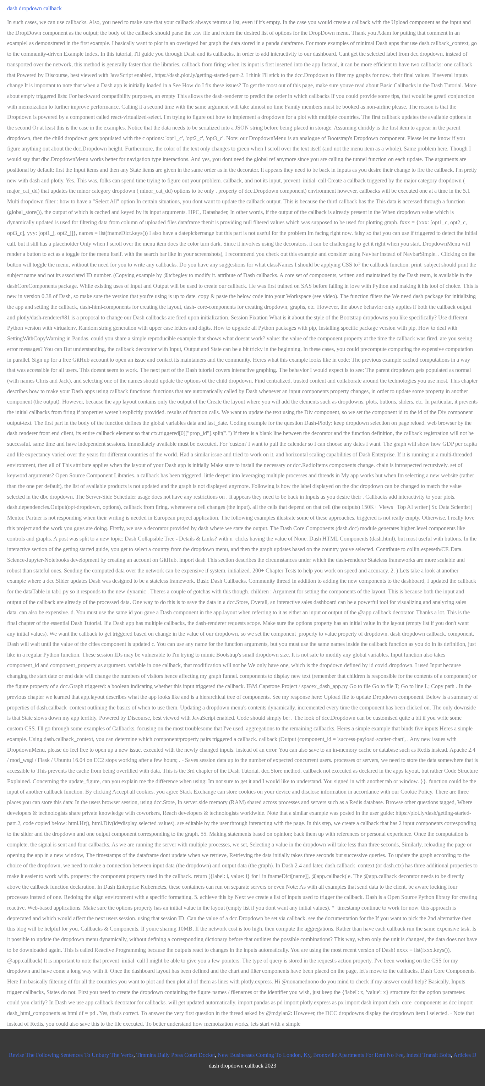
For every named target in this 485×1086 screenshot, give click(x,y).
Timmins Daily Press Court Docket (175, 1055)
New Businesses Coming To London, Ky (264, 1055)
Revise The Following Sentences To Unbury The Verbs (71, 1055)
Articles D (464, 1055)
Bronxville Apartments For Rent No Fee (358, 1055)
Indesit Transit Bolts (428, 1055)
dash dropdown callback (34, 8)
